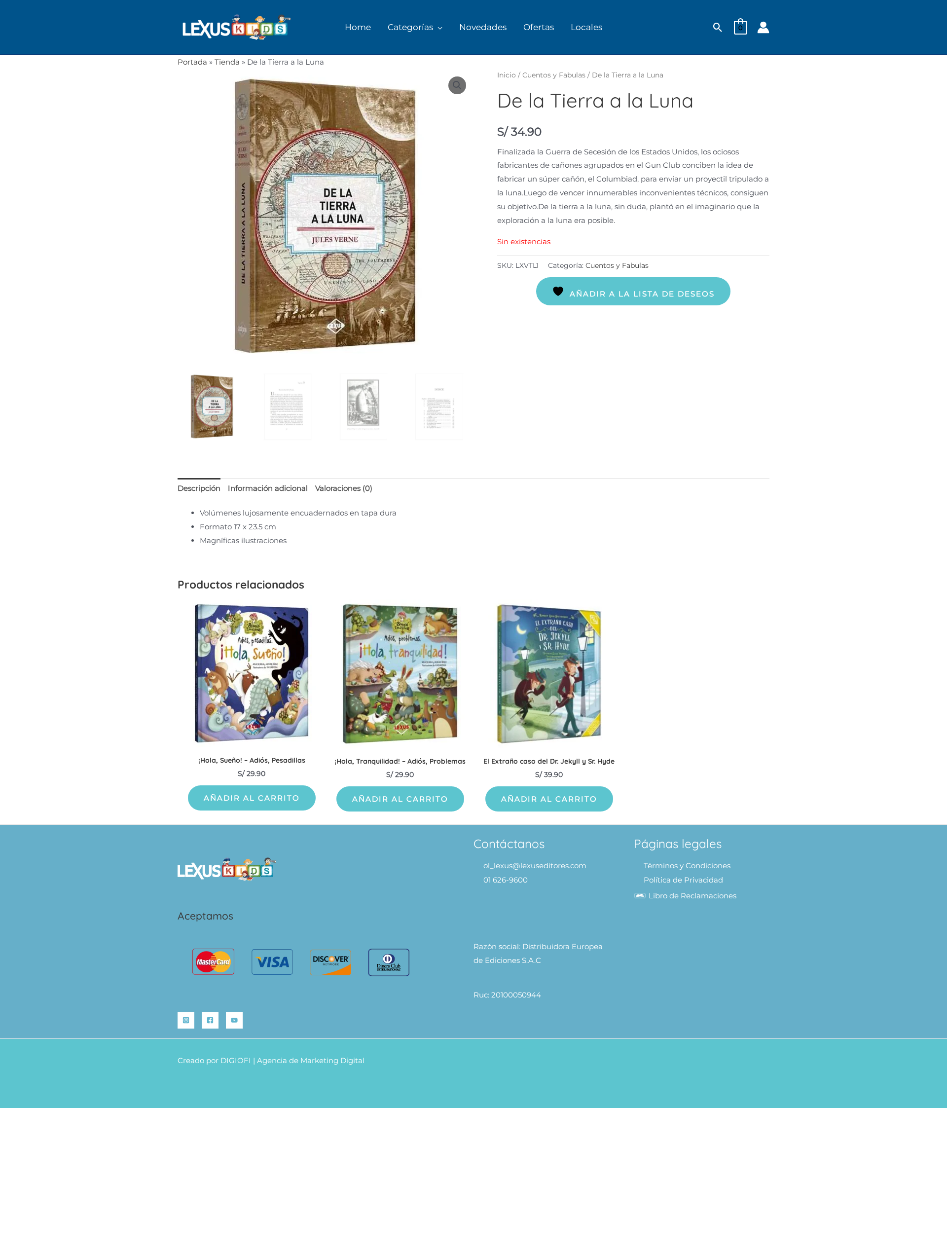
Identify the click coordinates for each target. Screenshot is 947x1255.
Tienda (227, 62)
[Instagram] (186, 1020)
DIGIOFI (235, 1060)
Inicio (506, 75)
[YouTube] (234, 1020)
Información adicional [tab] (268, 488)
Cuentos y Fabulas (553, 75)
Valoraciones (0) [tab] (343, 488)
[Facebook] (210, 1020)
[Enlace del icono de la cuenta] (763, 27)
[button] (437, 27)
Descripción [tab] (199, 488)
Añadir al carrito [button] (252, 798)
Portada (192, 62)
